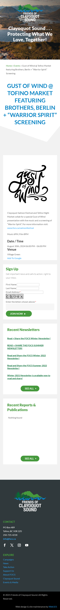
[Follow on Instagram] (21, 545)
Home (9, 65)
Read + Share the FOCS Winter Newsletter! (29, 338)
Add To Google (14, 258)
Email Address (13, 292)
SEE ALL (29, 388)
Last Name (11, 288)
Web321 (53, 606)
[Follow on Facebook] (6, 545)
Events (17, 65)
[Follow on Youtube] (28, 545)
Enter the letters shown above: (20, 301)
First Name (11, 284)
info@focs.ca (9, 538)
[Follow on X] (13, 545)
